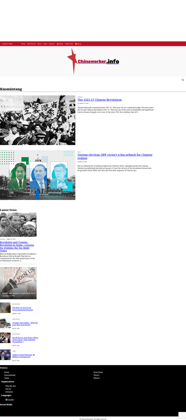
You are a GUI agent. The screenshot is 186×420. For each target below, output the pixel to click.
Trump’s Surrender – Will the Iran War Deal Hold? (25, 324)
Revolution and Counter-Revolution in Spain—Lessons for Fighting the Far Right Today (17, 246)
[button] (183, 80)
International (16, 304)
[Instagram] (181, 44)
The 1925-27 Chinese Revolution (100, 100)
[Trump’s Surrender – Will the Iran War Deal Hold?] (5, 322)
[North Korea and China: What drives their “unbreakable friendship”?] (5, 337)
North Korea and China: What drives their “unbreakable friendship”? (25, 340)
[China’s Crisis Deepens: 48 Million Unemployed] (5, 355)
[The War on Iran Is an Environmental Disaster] (5, 307)
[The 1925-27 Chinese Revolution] (37, 120)
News (79, 152)
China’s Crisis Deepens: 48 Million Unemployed (23, 356)
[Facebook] (177, 44)
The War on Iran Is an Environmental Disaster (22, 309)
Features (80, 97)
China (14, 351)
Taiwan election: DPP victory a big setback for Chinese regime (115, 156)
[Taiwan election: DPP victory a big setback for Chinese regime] (37, 175)
